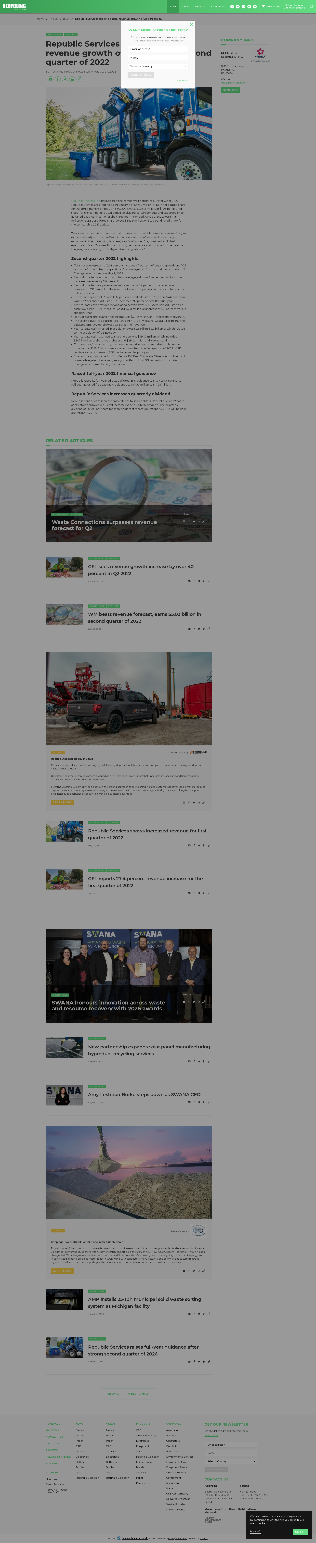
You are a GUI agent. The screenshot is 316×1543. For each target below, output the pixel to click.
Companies (218, 6)
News (173, 6)
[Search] (311, 6)
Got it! (300, 1531)
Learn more (181, 80)
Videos (186, 6)
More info (255, 1531)
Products (200, 6)
